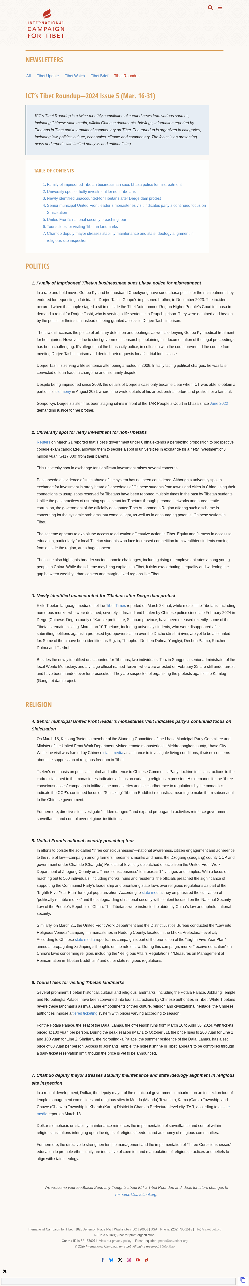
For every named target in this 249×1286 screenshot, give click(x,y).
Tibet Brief (99, 76)
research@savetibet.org (135, 1194)
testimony (62, 391)
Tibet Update (48, 76)
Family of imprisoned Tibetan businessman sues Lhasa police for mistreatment (114, 184)
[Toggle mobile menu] (220, 7)
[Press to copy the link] (243, 1281)
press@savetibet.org (172, 1241)
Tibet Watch (75, 76)
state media (113, 753)
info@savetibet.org (208, 1229)
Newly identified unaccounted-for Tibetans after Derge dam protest (104, 198)
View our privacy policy (115, 1241)
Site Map (168, 1246)
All (28, 76)
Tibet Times (116, 606)
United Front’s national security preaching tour (86, 219)
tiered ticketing (85, 1013)
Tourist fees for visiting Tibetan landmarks (82, 227)
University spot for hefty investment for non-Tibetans (91, 191)
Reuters (43, 442)
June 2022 (219, 403)
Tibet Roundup (127, 76)
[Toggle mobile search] (210, 7)
